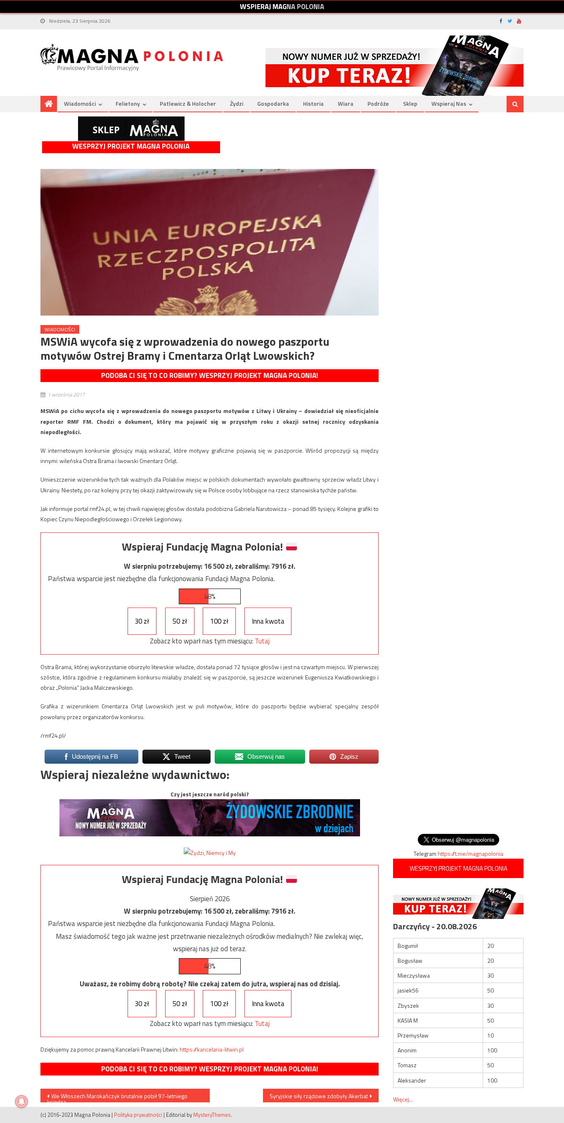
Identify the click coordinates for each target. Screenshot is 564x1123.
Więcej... (403, 1099)
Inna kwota (268, 621)
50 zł (180, 621)
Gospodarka (273, 103)
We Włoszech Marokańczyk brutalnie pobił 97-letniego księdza (117, 1097)
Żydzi (236, 103)
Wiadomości (80, 103)
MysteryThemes (212, 1115)
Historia (313, 103)
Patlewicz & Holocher (188, 103)
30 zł (142, 621)
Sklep (410, 103)
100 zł (219, 621)
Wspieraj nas (448, 103)
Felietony (128, 103)
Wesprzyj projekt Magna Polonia (131, 146)
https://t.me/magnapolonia (470, 853)
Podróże (378, 103)
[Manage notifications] (21, 1101)
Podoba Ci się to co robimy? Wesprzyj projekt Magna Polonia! (209, 375)
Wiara (345, 103)
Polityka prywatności (138, 1115)
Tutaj (262, 641)
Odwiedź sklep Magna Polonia (131, 128)
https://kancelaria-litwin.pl (212, 1049)
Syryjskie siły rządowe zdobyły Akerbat (319, 1096)
